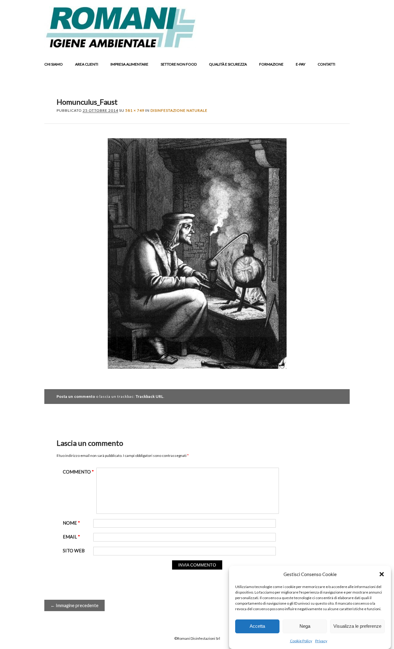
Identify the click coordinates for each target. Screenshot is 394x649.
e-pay (300, 64)
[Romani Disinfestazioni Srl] (120, 46)
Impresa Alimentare (129, 64)
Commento (78, 471)
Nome (71, 523)
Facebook (296, 43)
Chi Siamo (53, 64)
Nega (305, 626)
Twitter (307, 43)
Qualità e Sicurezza (228, 64)
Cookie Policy (301, 641)
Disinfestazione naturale (179, 110)
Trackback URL (149, 396)
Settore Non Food (179, 64)
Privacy (321, 641)
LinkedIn (319, 43)
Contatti (326, 64)
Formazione (271, 64)
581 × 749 (134, 110)
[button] (382, 574)
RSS (331, 43)
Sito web (74, 550)
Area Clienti (86, 64)
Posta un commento (76, 396)
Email (343, 43)
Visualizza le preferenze (357, 626)
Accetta (257, 626)
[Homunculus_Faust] (197, 374)
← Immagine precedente (74, 605)
